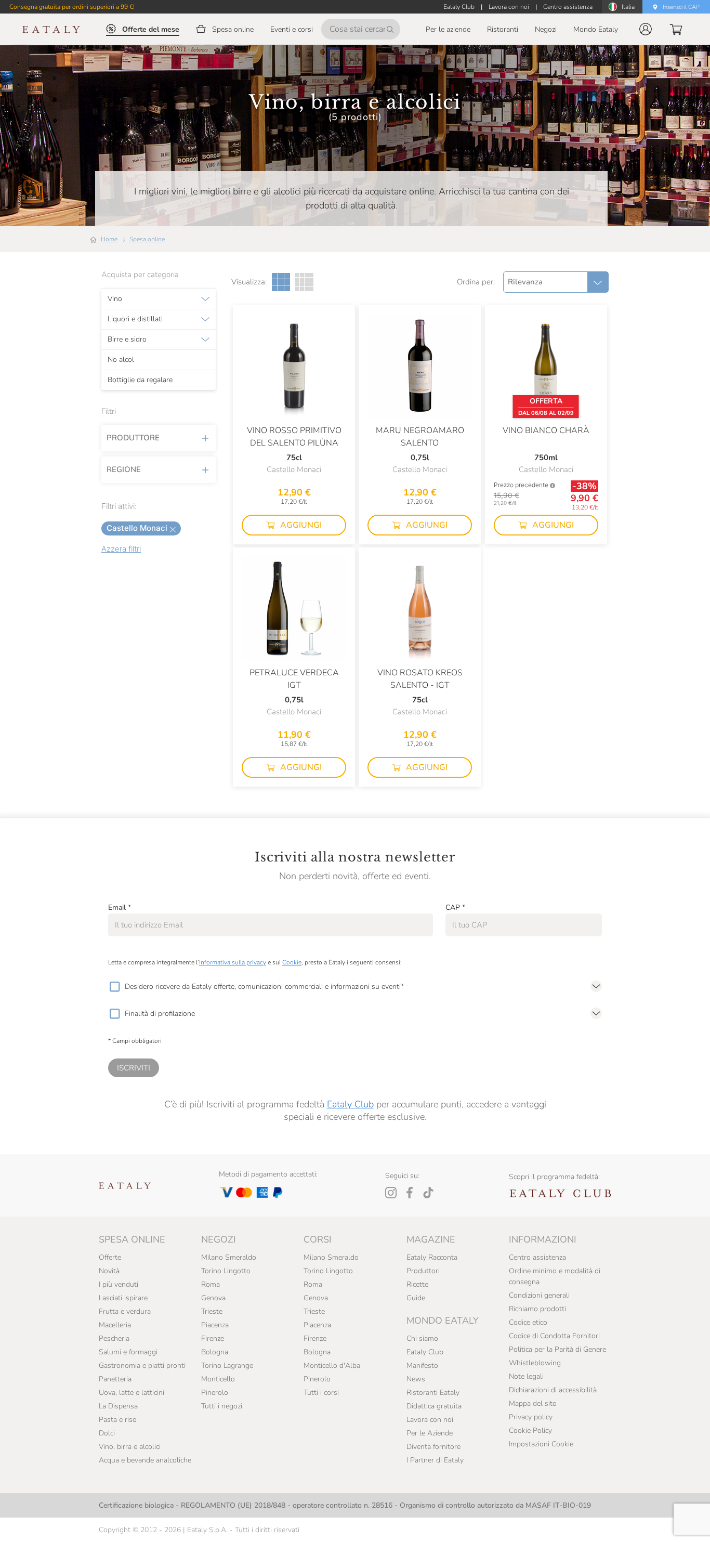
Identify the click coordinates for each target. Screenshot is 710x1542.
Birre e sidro (127, 339)
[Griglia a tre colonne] (281, 282)
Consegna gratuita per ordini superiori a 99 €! (72, 7)
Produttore (133, 438)
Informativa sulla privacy (232, 962)
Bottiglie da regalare (140, 380)
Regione (124, 469)
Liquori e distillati (135, 319)
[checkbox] (114, 987)
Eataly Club (350, 1104)
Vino (115, 299)
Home (109, 239)
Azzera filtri (121, 549)
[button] (645, 29)
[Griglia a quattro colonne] (304, 282)
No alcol (121, 359)
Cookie (291, 962)
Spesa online (147, 239)
